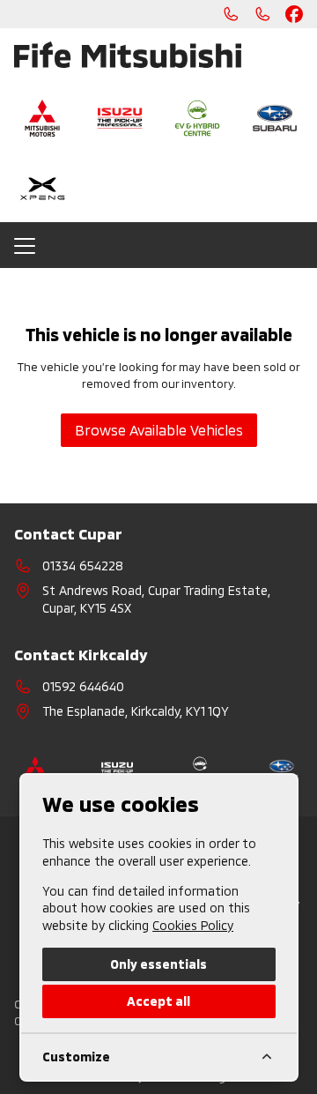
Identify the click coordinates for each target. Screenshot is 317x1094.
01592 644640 (83, 686)
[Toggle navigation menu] (158, 245)
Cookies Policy (192, 925)
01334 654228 (82, 565)
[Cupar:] (231, 14)
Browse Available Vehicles (159, 429)
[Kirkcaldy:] (262, 14)
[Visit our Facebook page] (294, 14)
